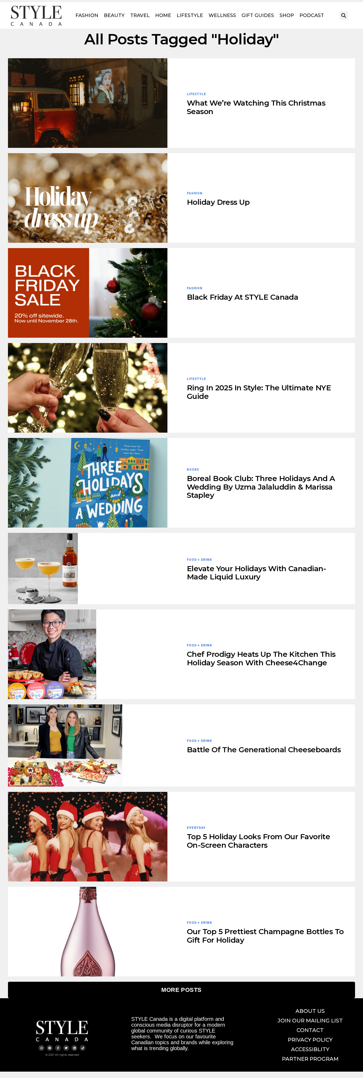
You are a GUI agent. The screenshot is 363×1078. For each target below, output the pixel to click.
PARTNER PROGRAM (310, 1059)
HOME (163, 15)
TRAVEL (140, 15)
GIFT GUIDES (258, 15)
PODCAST (311, 15)
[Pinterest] (50, 1048)
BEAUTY (114, 15)
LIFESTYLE (190, 15)
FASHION (86, 15)
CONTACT (310, 1030)
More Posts (181, 990)
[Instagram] (41, 1048)
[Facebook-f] (58, 1048)
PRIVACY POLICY (310, 1040)
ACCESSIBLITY (310, 1049)
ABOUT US (310, 1011)
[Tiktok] (83, 1048)
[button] (343, 15)
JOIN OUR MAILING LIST (310, 1020)
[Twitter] (66, 1048)
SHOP (287, 15)
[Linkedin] (74, 1048)
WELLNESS (222, 15)
